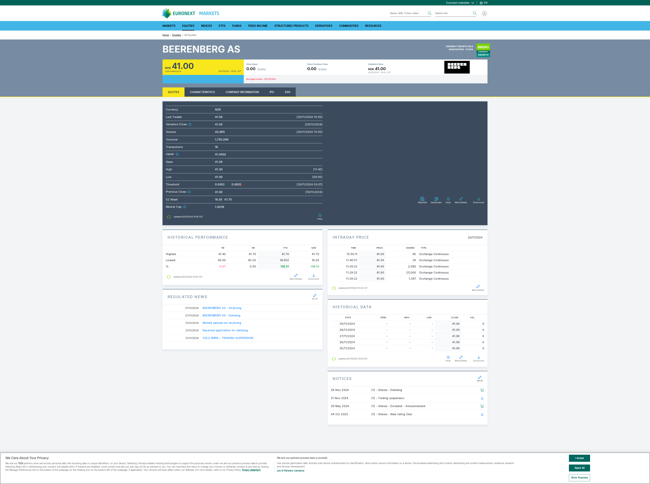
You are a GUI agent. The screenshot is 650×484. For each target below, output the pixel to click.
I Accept (579, 458)
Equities (176, 35)
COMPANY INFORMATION (242, 92)
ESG (287, 92)
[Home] (190, 13)
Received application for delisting (225, 330)
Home (165, 35)
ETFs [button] (222, 25)
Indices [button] (206, 25)
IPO (272, 92)
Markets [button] (168, 25)
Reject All (579, 468)
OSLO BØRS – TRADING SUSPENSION (228, 338)
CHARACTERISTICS (202, 92)
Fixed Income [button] (258, 25)
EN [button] (485, 2)
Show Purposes (579, 477)
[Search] (430, 13)
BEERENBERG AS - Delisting (221, 315)
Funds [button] (236, 25)
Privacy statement (251, 470)
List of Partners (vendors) (290, 470)
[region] (325, 468)
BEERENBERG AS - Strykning (222, 308)
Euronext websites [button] (458, 2)
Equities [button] (188, 25)
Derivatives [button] (323, 25)
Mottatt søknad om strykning (222, 323)
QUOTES (173, 92)
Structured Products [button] (291, 25)
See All (314, 299)
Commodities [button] (348, 25)
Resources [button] (373, 25)
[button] (190, 124)
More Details (296, 279)
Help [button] (448, 360)
